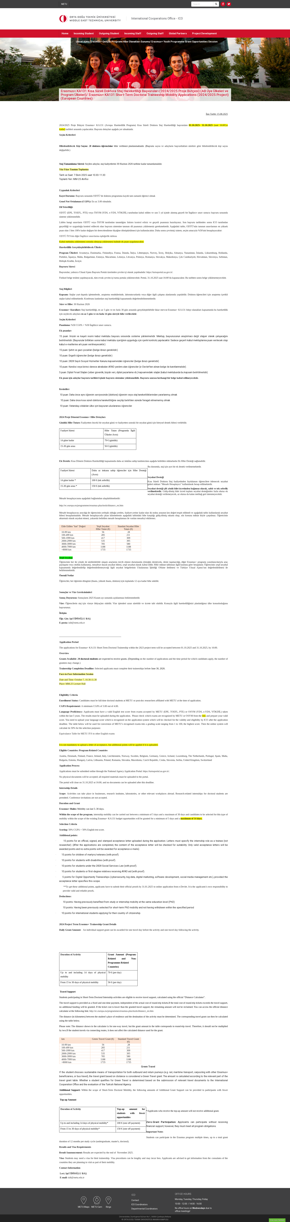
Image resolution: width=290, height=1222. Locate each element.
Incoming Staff (132, 33)
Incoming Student (84, 33)
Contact (66, 41)
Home (65, 33)
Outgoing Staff (155, 33)
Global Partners (178, 33)
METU (64, 4)
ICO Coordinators (139, 1204)
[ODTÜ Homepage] (90, 18)
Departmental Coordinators (144, 1208)
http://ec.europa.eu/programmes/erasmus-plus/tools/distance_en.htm (121, 1011)
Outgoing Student (109, 33)
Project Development (204, 33)
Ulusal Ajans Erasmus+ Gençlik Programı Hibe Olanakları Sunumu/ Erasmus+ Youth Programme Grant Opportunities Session (147, 41)
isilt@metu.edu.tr (76, 622)
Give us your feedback (277, 1220)
